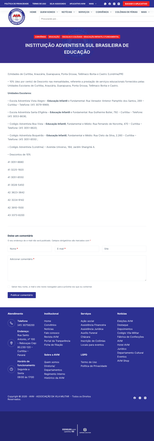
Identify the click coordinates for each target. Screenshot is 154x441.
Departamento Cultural (130, 352)
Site (106, 248)
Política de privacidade (17, 4)
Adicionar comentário (22, 259)
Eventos (121, 356)
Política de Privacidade (94, 365)
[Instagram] (114, 4)
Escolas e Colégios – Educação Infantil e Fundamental (90, 37)
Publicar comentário (22, 295)
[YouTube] (119, 4)
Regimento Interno (54, 373)
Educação (54, 37)
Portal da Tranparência (57, 340)
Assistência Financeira (93, 324)
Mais (91, 4)
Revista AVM (51, 336)
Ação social (87, 320)
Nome (14, 248)
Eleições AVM (125, 320)
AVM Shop (123, 360)
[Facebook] (110, 4)
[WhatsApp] (105, 4)
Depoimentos (124, 328)
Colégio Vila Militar (128, 332)
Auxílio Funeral (89, 332)
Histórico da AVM (54, 377)
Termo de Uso (39, 4)
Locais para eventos (92, 344)
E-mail (61, 248)
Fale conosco (51, 332)
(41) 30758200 (25, 325)
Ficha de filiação (53, 344)
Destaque (122, 324)
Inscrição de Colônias (93, 340)
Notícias (67, 12)
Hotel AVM (123, 344)
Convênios (102, 12)
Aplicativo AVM (77, 4)
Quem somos (47, 12)
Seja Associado (58, 4)
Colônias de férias (126, 12)
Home (33, 12)
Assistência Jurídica (92, 328)
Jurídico (121, 348)
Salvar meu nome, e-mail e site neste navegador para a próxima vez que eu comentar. (52, 286)
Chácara (85, 336)
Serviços (84, 12)
